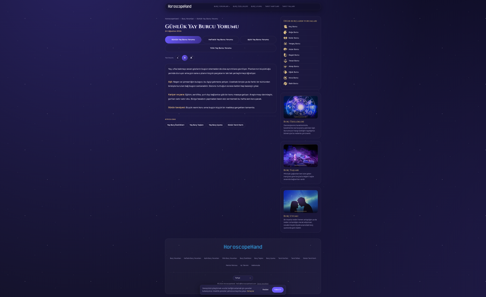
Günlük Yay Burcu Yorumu (183, 40)
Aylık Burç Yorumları (211, 258)
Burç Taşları (258, 258)
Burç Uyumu (256, 6)
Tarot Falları (288, 6)
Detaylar (250, 291)
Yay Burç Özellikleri (175, 125)
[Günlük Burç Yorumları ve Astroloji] (179, 6)
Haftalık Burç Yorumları (192, 258)
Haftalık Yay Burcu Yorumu (221, 40)
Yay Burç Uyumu (215, 125)
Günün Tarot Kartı (235, 125)
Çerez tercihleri (263, 284)
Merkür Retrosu (231, 265)
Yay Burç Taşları (197, 125)
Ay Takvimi (244, 265)
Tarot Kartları (272, 6)
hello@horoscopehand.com (246, 284)
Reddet (265, 290)
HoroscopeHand (172, 19)
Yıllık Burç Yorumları (229, 258)
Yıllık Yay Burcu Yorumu (220, 48)
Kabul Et (277, 290)
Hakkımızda (255, 265)
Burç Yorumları (221, 6)
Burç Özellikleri (240, 6)
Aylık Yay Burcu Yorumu (258, 40)
